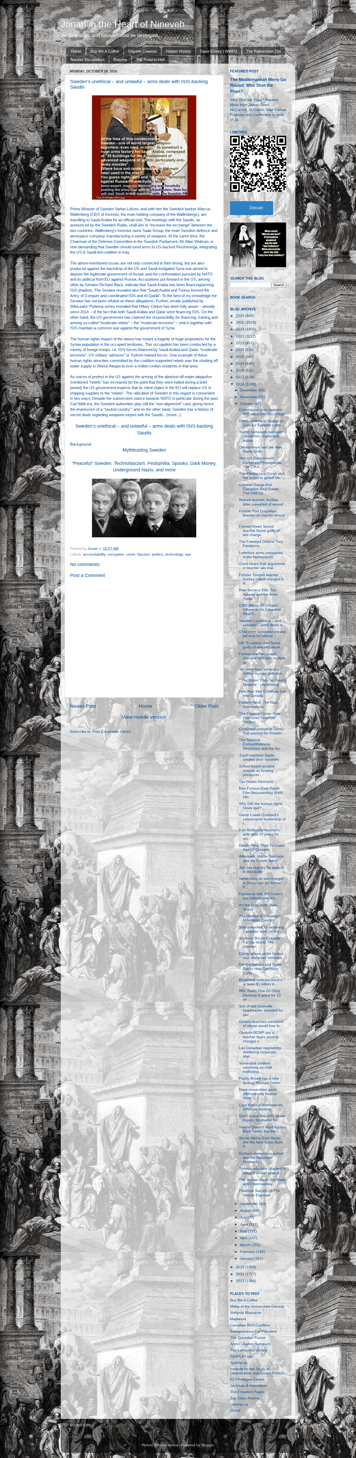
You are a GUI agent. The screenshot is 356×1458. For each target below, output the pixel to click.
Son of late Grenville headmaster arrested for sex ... (261, 1010)
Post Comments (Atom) (112, 732)
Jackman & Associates (248, 1386)
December (249, 390)
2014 (240, 1274)
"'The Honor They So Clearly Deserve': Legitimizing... (262, 682)
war (188, 554)
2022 (240, 343)
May (244, 1231)
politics (157, 554)
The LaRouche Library (248, 1350)
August (246, 1211)
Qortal (235, 1410)
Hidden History (178, 51)
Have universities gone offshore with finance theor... (258, 1094)
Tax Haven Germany (256, 782)
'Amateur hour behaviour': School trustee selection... (262, 671)
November (249, 397)
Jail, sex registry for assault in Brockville (261, 870)
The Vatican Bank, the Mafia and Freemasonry (262, 1182)
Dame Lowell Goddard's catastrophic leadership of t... (262, 819)
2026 (240, 316)
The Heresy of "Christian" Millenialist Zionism (260, 918)
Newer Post (83, 706)
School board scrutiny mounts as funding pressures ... (257, 770)
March (245, 1245)
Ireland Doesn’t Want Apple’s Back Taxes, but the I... (262, 1129)
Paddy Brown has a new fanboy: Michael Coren (259, 1080)
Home (76, 51)
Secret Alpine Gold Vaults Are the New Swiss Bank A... (261, 1142)
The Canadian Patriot (247, 1338)
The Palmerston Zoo (263, 51)
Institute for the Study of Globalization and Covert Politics (256, 1371)
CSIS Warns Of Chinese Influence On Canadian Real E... (260, 610)
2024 (240, 329)
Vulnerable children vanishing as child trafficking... (255, 1067)
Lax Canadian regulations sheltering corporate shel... (260, 1052)
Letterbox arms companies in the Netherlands (261, 555)
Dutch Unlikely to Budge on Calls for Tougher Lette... (261, 423)
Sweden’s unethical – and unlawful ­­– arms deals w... (262, 623)
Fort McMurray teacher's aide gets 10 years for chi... (259, 834)
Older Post (206, 706)
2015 (240, 1267)
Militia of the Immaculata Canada (257, 1306)
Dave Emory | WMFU (218, 51)
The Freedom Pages (247, 1392)
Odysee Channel (142, 51)
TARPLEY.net (241, 1356)
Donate (256, 208)
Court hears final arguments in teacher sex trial (262, 566)
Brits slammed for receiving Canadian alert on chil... (261, 929)
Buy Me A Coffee (104, 51)
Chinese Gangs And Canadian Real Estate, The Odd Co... (259, 489)
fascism (143, 554)
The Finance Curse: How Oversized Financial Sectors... (259, 718)
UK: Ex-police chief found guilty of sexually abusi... (261, 645)
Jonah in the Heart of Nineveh (123, 24)
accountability (94, 554)
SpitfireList (238, 1363)
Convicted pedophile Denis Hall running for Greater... (262, 731)
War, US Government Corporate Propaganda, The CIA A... (260, 462)
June (244, 1224)
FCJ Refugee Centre (247, 1379)
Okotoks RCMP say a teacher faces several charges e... (258, 1037)
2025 (240, 322)
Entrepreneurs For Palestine (253, 1331)
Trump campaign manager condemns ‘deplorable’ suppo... (261, 436)
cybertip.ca (239, 1404)
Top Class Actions (244, 1398)
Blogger (207, 1445)
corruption (115, 554)
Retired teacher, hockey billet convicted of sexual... (262, 502)
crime (130, 554)
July (244, 1217)
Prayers (120, 59)
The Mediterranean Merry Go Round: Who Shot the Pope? (258, 85)
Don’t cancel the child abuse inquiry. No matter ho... (262, 1118)
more (172, 415)
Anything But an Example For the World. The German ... (259, 942)
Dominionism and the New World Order (260, 449)
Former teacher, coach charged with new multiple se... (262, 658)
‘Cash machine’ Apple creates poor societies (259, 757)
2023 (240, 336)
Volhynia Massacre (245, 1313)
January (247, 1258)
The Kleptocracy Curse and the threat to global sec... (261, 476)
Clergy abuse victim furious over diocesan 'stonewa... (262, 956)
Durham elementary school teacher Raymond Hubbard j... (261, 1158)
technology (174, 554)
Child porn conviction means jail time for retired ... (262, 634)
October (247, 404)
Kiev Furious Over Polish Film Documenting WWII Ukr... (261, 792)
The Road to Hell (150, 59)
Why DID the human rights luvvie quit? (261, 806)
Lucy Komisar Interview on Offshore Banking (261, 1107)
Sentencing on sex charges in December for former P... (261, 883)
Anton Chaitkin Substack (250, 1344)
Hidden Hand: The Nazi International (258, 704)
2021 (240, 350)
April (244, 1238)
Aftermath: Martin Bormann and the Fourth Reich (261, 858)
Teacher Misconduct (87, 59)
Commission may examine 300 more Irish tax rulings (262, 412)
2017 (240, 377)
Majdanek (238, 1319)
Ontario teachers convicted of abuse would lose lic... (261, 1024)
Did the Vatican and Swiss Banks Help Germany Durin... (260, 969)
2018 (240, 370)
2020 (240, 357)
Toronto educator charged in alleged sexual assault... (262, 1171)
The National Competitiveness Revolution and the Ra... (261, 744)
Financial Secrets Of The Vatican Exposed (259, 1193)
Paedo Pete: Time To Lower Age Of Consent (262, 848)
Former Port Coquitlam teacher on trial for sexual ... (262, 515)
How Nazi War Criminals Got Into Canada (262, 694)
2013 (240, 1281)
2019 (240, 364)
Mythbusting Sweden (144, 450)
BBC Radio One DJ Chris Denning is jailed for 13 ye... (260, 995)
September (249, 1204)
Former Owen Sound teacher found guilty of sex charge (259, 531)
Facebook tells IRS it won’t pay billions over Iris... (261, 896)
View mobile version (144, 717)
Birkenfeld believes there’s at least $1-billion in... (260, 982)
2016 (240, 384)
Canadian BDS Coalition (250, 1325)
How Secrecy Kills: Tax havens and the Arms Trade (258, 594)
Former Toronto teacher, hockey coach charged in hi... (261, 579)
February (248, 1252)
